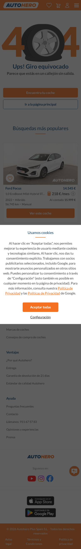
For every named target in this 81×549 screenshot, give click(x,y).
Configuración (40, 317)
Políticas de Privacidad (44, 293)
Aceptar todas (40, 307)
